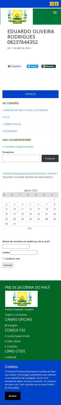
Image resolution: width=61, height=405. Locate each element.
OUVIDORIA (10, 131)
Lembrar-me (12, 258)
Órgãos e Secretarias (16, 314)
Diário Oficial (13, 341)
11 (22, 209)
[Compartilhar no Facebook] (14, 66)
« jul (29, 228)
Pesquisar (8, 152)
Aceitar (13, 396)
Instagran (12, 325)
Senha (6, 252)
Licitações (11, 346)
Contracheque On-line (18, 336)
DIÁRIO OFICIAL (12, 124)
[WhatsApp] (48, 66)
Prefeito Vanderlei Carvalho (19, 309)
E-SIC (7, 117)
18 (22, 214)
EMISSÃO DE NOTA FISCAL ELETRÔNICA (26, 110)
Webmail (11, 357)
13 (38, 209)
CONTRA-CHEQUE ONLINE (18, 146)
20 (38, 214)
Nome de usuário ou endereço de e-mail (25, 241)
